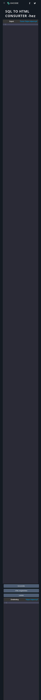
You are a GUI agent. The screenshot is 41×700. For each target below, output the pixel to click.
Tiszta (22, 21)
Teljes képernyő (30, 21)
